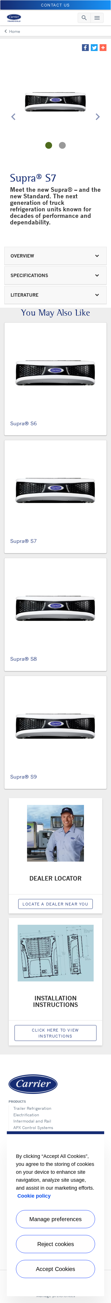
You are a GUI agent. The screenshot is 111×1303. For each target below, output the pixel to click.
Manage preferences (55, 1219)
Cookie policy (34, 1196)
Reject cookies (55, 1244)
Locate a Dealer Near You (55, 904)
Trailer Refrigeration (32, 1108)
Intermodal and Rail (32, 1121)
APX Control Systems (33, 1127)
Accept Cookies (55, 1269)
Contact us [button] (55, 5)
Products (17, 1102)
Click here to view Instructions (55, 1033)
